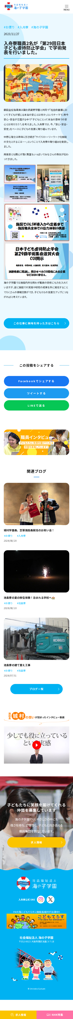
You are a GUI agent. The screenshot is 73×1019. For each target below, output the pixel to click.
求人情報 (36, 842)
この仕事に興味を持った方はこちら (36, 323)
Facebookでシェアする (36, 381)
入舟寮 (23, 27)
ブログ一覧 (36, 689)
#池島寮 (21, 603)
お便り (9, 27)
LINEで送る (36, 405)
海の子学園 (39, 27)
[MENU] (66, 6)
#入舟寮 (21, 535)
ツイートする (36, 393)
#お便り (8, 535)
